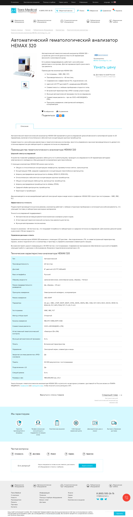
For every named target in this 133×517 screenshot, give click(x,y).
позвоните (24, 386)
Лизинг (73, 2)
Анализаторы (60, 30)
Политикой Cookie (53, 513)
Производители (16, 500)
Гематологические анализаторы (77, 30)
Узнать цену (105, 67)
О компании (15, 2)
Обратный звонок (65, 11)
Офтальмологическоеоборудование (44, 21)
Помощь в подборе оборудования (51, 497)
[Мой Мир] (63, 116)
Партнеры (14, 504)
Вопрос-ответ (44, 500)
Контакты (95, 2)
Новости (14, 497)
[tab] (25, 126)
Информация (83, 2)
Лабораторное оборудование (43, 30)
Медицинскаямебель (117, 21)
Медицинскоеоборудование (19, 21)
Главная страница (17, 30)
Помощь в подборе (49, 2)
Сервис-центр (63, 2)
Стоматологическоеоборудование (70, 21)
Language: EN (108, 2)
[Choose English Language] (115, 2)
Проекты (14, 502)
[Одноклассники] (60, 116)
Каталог (28, 30)
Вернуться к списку (52, 395)
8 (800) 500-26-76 (45, 10)
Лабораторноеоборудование (95, 21)
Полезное (43, 495)
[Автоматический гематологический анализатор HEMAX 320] (25, 66)
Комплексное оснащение (31, 2)
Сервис (70, 495)
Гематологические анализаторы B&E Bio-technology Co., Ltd (30, 33)
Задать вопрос (87, 466)
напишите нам (37, 386)
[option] (25, 66)
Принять (119, 513)
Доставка (43, 502)
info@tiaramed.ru (102, 496)
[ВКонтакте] (57, 116)
